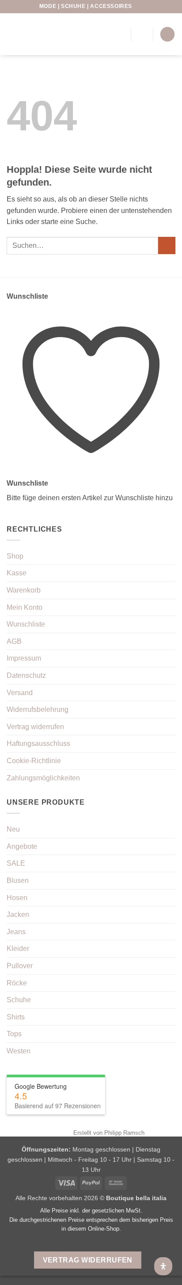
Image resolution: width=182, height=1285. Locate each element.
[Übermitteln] (166, 245)
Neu (13, 829)
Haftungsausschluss (38, 743)
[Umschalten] (170, 863)
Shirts (16, 1017)
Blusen (18, 880)
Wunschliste (26, 624)
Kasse (17, 573)
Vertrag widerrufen (35, 726)
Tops (14, 1034)
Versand (20, 692)
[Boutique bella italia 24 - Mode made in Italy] (51, 34)
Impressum (24, 658)
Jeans (16, 931)
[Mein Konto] (120, 34)
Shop (15, 556)
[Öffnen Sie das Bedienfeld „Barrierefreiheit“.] (163, 1266)
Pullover (20, 965)
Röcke (17, 983)
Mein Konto (24, 607)
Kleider (18, 948)
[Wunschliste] (140, 6)
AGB (14, 641)
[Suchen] (105, 34)
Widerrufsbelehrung (37, 709)
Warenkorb (24, 590)
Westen (18, 1051)
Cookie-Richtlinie (34, 760)
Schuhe (19, 1000)
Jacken (18, 914)
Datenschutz (26, 675)
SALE (16, 863)
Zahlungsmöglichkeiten (43, 778)
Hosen (17, 897)
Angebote (22, 846)
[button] (142, 34)
